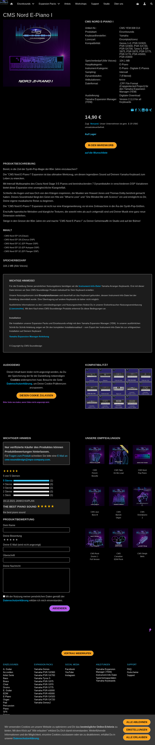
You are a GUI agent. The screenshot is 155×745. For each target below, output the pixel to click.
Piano (6, 708)
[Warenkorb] (137, 4)
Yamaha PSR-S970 (43, 684)
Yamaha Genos (41, 669)
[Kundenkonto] (144, 4)
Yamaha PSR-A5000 (44, 693)
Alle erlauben (136, 737)
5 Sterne (8, 480)
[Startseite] (11, 4)
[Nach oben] (150, 354)
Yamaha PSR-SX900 (44, 672)
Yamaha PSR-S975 (43, 681)
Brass (6, 681)
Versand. (94, 123)
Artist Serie (8, 675)
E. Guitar (7, 690)
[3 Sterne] (10, 539)
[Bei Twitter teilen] (139, 110)
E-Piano (7, 696)
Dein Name (9, 525)
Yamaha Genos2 (42, 702)
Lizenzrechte (16, 308)
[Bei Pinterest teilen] (146, 110)
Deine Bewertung (12, 536)
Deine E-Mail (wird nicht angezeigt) (22, 544)
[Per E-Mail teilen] (132, 110)
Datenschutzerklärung (19, 383)
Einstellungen (136, 729)
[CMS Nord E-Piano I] (36, 53)
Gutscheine (132, 672)
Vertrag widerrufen (77, 653)
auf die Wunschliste (96, 152)
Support (131, 675)
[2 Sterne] (7, 539)
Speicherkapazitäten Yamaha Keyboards (106, 679)
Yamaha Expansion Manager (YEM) (105, 670)
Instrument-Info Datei (106, 675)
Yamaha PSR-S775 (43, 687)
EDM (5, 693)
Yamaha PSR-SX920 (44, 696)
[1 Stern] (4, 539)
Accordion (8, 672)
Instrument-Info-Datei (90, 286)
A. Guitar (7, 669)
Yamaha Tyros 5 (42, 678)
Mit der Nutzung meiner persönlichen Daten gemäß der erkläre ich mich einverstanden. (33, 598)
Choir (5, 684)
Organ (6, 699)
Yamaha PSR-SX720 (44, 699)
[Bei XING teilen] (150, 110)
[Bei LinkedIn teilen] (143, 110)
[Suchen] (151, 4)
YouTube (69, 672)
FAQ (129, 669)
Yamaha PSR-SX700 (44, 675)
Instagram (70, 675)
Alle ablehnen (136, 722)
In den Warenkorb (101, 145)
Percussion (8, 705)
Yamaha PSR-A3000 (44, 690)
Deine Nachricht (11, 566)
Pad (5, 702)
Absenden (60, 608)
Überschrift (9, 555)
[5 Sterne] (16, 539)
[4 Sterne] (13, 539)
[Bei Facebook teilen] (135, 110)
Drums (6, 687)
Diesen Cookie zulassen (36, 395)
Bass (5, 678)
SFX (5, 711)
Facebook (70, 669)
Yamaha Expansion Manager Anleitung (29, 336)
